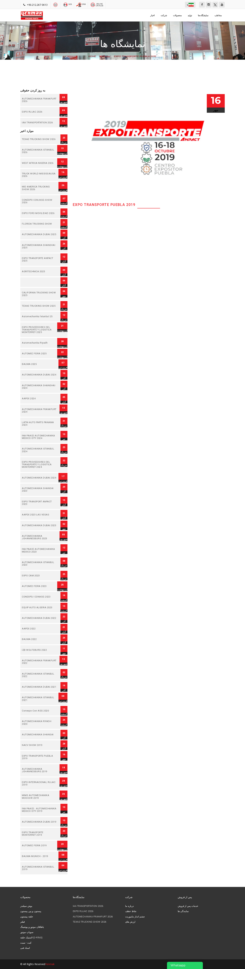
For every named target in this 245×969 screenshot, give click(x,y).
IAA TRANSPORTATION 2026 (39, 122)
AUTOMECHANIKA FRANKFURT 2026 (39, 100)
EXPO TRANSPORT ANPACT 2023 (39, 503)
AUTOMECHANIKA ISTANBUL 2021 (39, 698)
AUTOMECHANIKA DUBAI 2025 (39, 234)
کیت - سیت (25, 943)
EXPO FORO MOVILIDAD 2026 (39, 213)
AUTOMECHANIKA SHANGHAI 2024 (39, 386)
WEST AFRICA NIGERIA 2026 (39, 163)
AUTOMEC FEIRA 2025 (39, 353)
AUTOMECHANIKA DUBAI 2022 (39, 618)
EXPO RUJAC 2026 (39, 112)
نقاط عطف (130, 911)
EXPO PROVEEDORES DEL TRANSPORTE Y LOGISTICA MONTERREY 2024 (39, 464)
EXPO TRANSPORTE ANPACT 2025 (39, 259)
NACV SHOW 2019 (39, 745)
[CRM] (79, 4)
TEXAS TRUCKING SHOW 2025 (39, 306)
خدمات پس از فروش (188, 906)
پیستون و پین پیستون (30, 911)
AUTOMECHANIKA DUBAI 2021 (39, 687)
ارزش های (130, 922)
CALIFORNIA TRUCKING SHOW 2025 (39, 294)
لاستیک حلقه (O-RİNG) (31, 937)
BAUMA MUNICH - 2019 (39, 856)
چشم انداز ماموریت (135, 916)
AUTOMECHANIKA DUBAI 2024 (39, 374)
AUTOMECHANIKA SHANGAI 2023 (39, 489)
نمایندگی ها (183, 911)
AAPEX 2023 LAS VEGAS (39, 514)
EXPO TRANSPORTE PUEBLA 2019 (135, 56)
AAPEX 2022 (39, 628)
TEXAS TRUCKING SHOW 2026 (39, 139)
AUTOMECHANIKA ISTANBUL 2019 (39, 868)
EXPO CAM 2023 (39, 575)
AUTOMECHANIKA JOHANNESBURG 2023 (39, 537)
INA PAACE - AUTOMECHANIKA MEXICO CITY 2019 (39, 810)
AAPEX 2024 (39, 398)
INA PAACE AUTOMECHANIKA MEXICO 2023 (39, 550)
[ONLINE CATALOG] (93, 4)
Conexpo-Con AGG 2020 (39, 711)
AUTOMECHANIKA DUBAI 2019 (39, 822)
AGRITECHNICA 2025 (39, 271)
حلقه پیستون (26, 916)
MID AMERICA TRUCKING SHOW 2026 (39, 188)
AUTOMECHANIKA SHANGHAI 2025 (39, 246)
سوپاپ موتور (26, 932)
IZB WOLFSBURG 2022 (39, 650)
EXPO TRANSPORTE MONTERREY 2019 (39, 833)
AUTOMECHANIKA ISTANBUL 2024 (39, 450)
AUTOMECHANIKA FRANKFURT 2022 (39, 662)
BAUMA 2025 (39, 364)
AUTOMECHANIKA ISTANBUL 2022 (39, 675)
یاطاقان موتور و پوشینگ (32, 927)
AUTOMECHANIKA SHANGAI (39, 734)
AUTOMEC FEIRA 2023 (39, 586)
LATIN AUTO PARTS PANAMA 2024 (39, 423)
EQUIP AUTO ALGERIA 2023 (39, 607)
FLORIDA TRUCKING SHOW (39, 224)
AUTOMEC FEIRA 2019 (39, 845)
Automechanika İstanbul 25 (39, 316)
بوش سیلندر (26, 906)
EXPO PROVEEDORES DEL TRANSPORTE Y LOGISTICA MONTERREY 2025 (39, 330)
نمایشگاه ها (203, 15)
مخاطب (218, 15)
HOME (92, 56)
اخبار (152, 15)
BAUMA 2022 (39, 639)
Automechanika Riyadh (39, 343)
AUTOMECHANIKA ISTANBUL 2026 (39, 151)
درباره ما (129, 906)
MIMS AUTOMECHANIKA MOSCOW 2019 (39, 796)
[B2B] (66, 4)
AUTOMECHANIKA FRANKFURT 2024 (39, 410)
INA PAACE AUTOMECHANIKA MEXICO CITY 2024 (39, 437)
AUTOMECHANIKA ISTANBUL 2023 (39, 563)
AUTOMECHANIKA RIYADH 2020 (39, 722)
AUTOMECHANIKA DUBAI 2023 (39, 525)
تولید (190, 15)
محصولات (177, 15)
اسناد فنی (25, 948)
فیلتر (22, 922)
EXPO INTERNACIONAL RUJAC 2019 (39, 783)
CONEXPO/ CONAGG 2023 (39, 597)
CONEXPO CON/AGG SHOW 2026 (39, 201)
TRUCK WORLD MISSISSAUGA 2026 (39, 175)
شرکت (164, 15)
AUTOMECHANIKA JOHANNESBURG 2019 (39, 770)
